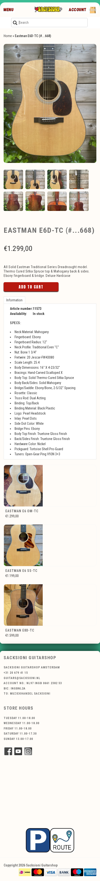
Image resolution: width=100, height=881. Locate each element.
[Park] (50, 840)
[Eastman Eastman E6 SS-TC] (50, 545)
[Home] (48, 9)
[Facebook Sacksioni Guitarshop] (8, 751)
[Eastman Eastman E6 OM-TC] (50, 485)
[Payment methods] (25, 872)
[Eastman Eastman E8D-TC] (50, 605)
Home (8, 36)
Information (14, 300)
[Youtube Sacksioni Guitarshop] (18, 751)
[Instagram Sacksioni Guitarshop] (28, 751)
